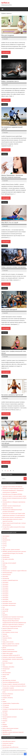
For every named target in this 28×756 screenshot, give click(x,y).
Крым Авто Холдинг (7, 663)
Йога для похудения (7, 35)
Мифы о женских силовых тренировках (13, 267)
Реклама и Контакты (7, 693)
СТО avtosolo (5, 705)
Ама (3, 607)
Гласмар (4, 639)
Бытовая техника (6, 630)
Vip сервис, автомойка (8, 559)
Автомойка (5, 576)
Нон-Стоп (4, 678)
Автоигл (4, 568)
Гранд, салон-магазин (7, 641)
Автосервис (5, 582)
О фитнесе (4, 56)
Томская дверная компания (9, 716)
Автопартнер (5, 578)
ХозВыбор (5, 726)
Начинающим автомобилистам (10, 747)
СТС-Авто (4, 713)
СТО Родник (5, 707)
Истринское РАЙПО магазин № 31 (11, 655)
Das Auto (4, 538)
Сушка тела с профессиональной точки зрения (13, 352)
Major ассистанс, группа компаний (11, 549)
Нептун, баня (5, 674)
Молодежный (6, 668)
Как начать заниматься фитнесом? (12, 395)
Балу (3, 613)
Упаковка (4, 720)
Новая (4, 676)
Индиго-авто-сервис (7, 653)
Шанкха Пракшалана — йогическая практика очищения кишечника (12, 176)
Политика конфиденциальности (10, 682)
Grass (3, 547)
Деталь (4, 647)
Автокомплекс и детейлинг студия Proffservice (14, 570)
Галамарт (4, 634)
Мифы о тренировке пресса (10, 81)
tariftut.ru (5, 2)
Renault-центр (5, 555)
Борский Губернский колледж (10, 628)
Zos (3, 561)
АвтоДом (4, 566)
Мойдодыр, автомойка (8, 666)
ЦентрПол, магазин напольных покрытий (13, 732)
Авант (3, 565)
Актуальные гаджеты (7, 743)
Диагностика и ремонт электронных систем (13, 517)
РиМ (3, 699)
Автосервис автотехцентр (8, 605)
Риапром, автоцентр (7, 697)
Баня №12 (5, 614)
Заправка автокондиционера (9, 651)
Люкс (3, 664)
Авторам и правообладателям (10, 580)
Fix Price (4, 541)
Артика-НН (5, 611)
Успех (3, 722)
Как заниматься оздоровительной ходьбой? (11, 128)
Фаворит (4, 724)
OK (25, 754)
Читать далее (5, 52)
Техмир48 (4, 714)
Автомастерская (6, 574)
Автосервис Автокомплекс (9, 603)
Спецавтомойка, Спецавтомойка (10, 703)
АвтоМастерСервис (7, 572)
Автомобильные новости (8, 741)
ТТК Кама (4, 718)
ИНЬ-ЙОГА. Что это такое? (9, 223)
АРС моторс (5, 609)
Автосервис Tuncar (7, 601)
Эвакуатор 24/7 (6, 734)
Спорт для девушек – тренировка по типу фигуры (12, 442)
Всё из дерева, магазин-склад (10, 632)
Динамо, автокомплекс (8, 649)
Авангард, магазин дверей (9, 563)
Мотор (4, 670)
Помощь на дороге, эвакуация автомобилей (13, 684)
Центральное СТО (6, 730)
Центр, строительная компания (10, 728)
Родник (4, 701)
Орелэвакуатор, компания (9, 680)
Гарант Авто (5, 636)
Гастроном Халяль (7, 638)
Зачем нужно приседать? (9, 309)
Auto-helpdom (5, 536)
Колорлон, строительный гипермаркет (12, 657)
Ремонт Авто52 (6, 695)
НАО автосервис (6, 672)
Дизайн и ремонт (6, 745)
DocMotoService (6, 540)
